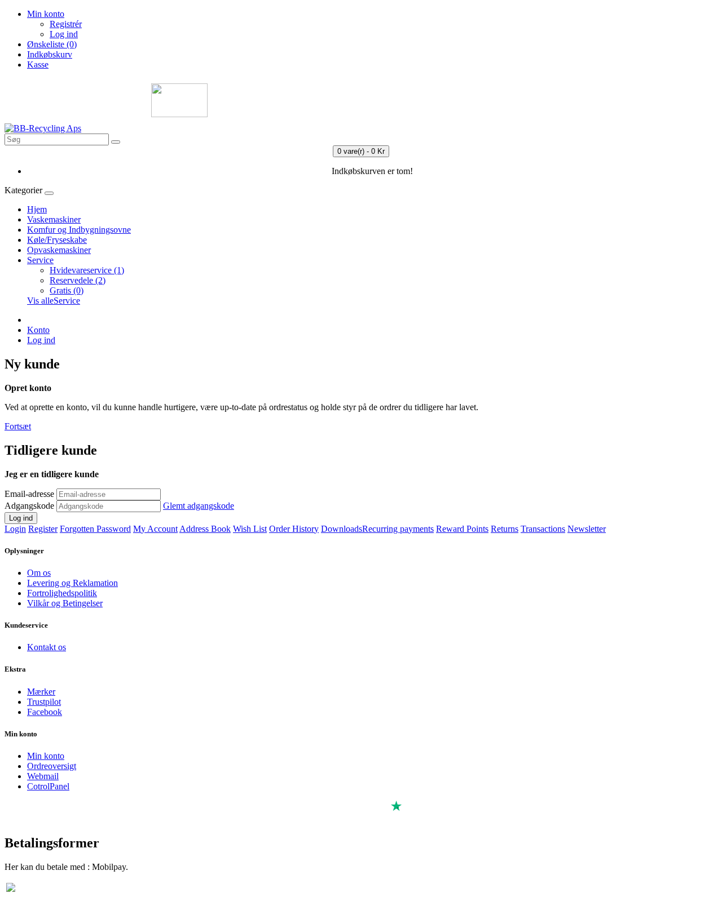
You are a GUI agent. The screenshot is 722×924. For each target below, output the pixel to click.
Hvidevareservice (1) (87, 270)
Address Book (205, 529)
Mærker (41, 691)
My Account (155, 529)
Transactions (543, 529)
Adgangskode (29, 505)
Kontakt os (46, 647)
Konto (38, 330)
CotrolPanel (48, 786)
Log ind (64, 34)
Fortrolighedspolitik (62, 593)
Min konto (45, 756)
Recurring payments (398, 529)
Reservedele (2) (77, 280)
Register (43, 529)
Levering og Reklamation (72, 583)
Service (40, 260)
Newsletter (586, 529)
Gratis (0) (66, 290)
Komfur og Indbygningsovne (79, 229)
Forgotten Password (95, 529)
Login (15, 529)
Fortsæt (18, 426)
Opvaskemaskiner (59, 250)
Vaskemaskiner (54, 219)
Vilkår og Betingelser (65, 603)
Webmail (43, 776)
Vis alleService (53, 300)
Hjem (37, 209)
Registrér (66, 24)
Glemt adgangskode (198, 505)
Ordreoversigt (51, 766)
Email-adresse (29, 494)
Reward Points (462, 529)
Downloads (341, 529)
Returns (504, 529)
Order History (294, 529)
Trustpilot (44, 702)
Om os (39, 573)
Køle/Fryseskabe (57, 240)
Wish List (250, 529)
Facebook (44, 712)
